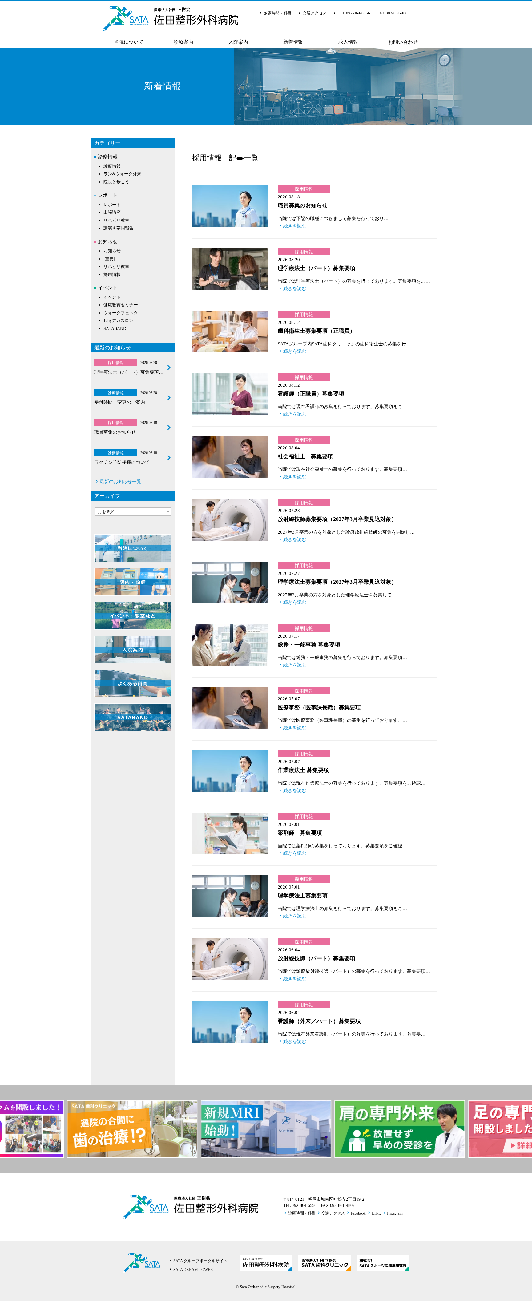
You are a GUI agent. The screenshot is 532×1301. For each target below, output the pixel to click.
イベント (108, 287)
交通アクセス (315, 13)
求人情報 (348, 42)
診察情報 (108, 156)
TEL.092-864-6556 (354, 13)
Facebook (358, 1213)
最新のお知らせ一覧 (120, 481)
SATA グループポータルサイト (200, 1261)
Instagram (394, 1213)
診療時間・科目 (278, 13)
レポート (108, 195)
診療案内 (183, 42)
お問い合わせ (403, 42)
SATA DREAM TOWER (193, 1269)
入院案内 (238, 42)
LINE (376, 1213)
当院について (128, 42)
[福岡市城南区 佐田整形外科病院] (170, 26)
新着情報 (293, 42)
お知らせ (108, 241)
